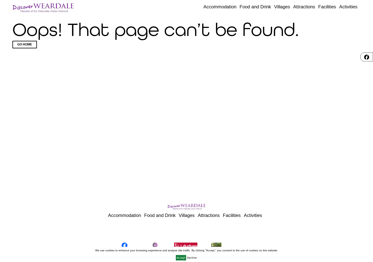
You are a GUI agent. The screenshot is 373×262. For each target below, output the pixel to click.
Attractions (304, 6)
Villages (282, 6)
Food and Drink (255, 6)
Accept (181, 257)
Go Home (24, 44)
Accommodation (219, 6)
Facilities (327, 6)
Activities (348, 6)
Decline (192, 257)
